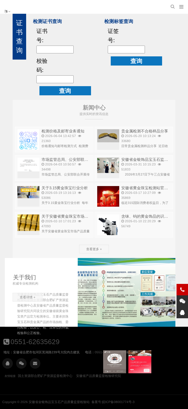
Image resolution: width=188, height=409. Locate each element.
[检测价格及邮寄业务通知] (28, 140)
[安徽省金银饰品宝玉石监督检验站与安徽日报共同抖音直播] (108, 165)
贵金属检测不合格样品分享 (144, 131)
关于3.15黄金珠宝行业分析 (64, 188)
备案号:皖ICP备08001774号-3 (113, 402)
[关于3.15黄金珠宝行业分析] (28, 192)
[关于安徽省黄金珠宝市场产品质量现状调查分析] (28, 222)
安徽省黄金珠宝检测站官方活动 (148, 188)
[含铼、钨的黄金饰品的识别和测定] (108, 227)
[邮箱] (35, 363)
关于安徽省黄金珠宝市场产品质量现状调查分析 (82, 216)
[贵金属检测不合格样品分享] (108, 135)
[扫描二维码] (7, 363)
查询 (65, 90)
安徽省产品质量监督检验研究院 (98, 376)
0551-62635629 (35, 342)
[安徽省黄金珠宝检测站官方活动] (108, 203)
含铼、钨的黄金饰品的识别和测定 (150, 216)
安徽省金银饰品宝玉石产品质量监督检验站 (59, 402)
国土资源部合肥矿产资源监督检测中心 (45, 376)
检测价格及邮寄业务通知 (62, 131)
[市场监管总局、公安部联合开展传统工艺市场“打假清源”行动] (28, 164)
